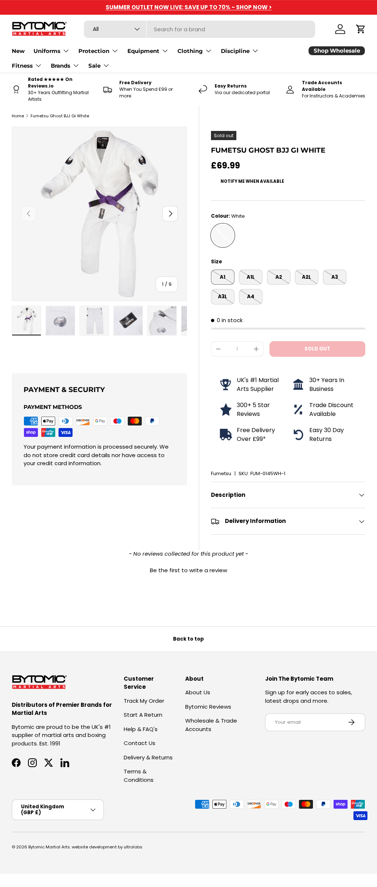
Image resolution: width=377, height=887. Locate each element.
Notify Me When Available (252, 181)
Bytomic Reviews (208, 706)
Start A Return (143, 715)
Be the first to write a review (188, 570)
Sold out (317, 348)
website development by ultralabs (107, 847)
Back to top (188, 638)
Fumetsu (221, 473)
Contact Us (139, 743)
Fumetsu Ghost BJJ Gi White (60, 116)
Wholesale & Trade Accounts (211, 725)
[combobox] (199, 29)
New (18, 50)
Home (18, 116)
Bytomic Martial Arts (49, 847)
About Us (197, 692)
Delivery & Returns (148, 757)
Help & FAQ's (141, 729)
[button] (361, 29)
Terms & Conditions (139, 775)
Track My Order (144, 701)
